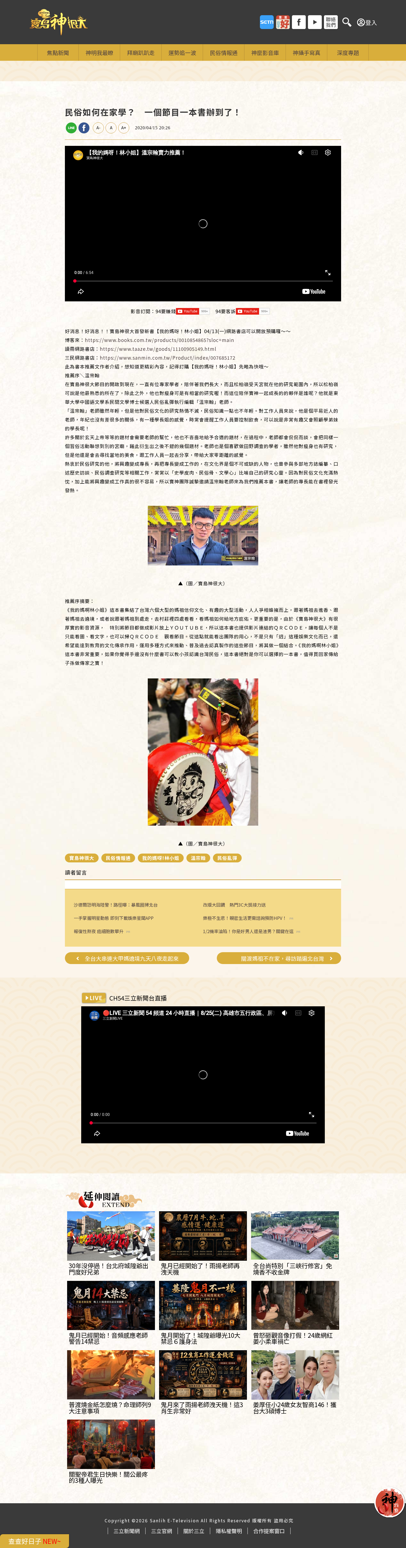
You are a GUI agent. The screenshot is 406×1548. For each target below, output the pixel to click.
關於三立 (193, 1530)
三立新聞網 (127, 1530)
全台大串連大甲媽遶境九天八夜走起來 (132, 958)
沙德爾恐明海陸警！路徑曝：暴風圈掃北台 (116, 904)
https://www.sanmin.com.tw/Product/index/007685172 (167, 357)
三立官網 (161, 1530)
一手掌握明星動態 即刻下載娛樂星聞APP (114, 918)
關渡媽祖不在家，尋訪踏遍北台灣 (282, 958)
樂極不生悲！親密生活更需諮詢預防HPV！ (245, 918)
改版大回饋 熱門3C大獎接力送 (234, 904)
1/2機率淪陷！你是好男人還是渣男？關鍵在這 (248, 931)
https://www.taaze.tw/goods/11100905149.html (158, 348)
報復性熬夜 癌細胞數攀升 (98, 931)
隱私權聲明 (229, 1530)
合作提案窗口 (269, 1530)
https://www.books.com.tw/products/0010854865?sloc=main (159, 339)
